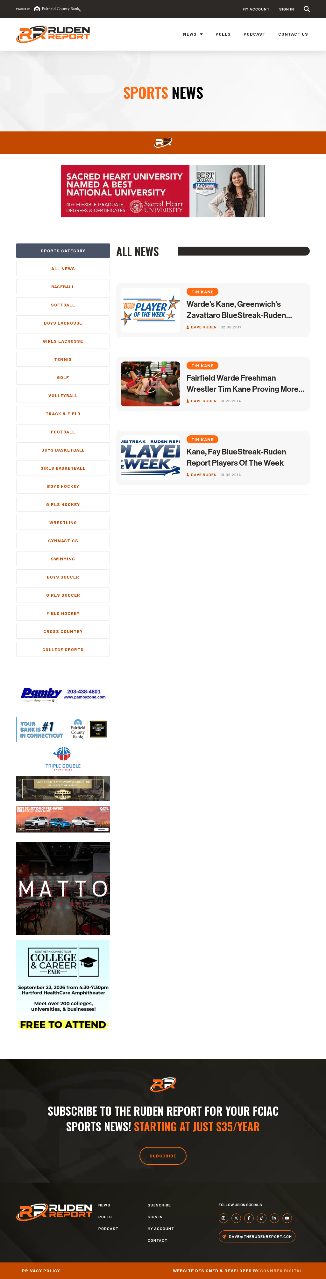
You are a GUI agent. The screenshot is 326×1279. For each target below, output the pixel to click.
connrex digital (281, 1270)
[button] (307, 9)
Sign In (286, 9)
